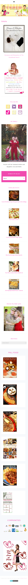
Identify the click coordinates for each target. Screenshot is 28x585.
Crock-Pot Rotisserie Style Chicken (14, 237)
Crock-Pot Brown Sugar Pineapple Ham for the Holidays (14, 202)
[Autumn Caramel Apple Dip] (10, 432)
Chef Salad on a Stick (14, 219)
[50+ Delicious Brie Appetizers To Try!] (10, 459)
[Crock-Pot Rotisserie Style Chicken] (14, 235)
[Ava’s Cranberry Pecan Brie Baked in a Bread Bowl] (10, 486)
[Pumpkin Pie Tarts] (10, 378)
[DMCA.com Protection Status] (14, 582)
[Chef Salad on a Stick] (14, 218)
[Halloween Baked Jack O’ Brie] (10, 405)
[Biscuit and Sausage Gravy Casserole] (14, 253)
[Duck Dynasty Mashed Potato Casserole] (14, 289)
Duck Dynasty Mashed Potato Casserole (14, 290)
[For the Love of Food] (14, 16)
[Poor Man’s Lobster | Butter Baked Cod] (14, 271)
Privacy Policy (23, 578)
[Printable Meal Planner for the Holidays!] (8, 513)
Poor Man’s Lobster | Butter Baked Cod (14, 273)
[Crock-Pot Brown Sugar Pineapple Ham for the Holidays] (14, 200)
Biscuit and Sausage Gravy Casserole (14, 255)
